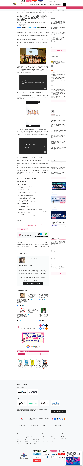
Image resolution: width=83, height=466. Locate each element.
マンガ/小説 (53, 438)
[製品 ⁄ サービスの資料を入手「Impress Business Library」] (37, 457)
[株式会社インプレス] (24, 456)
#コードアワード (42, 224)
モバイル (35, 443)
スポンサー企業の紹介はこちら (58, 411)
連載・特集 (43, 4)
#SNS (29, 224)
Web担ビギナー (32, 4)
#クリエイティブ (36, 224)
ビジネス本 (29, 353)
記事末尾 (45, 44)
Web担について (52, 4)
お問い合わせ (45, 423)
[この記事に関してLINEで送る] (46, 234)
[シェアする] (36, 234)
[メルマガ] (40, 325)
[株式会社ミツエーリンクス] (22, 392)
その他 (52, 441)
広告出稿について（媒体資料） (35, 423)
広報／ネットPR (20, 443)
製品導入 (40, 1)
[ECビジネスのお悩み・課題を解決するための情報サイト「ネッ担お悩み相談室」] (37, 460)
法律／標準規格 (20, 441)
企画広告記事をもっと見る (59, 178)
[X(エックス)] (46, 325)
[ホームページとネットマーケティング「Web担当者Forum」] (53, 451)
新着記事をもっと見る (59, 50)
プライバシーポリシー (22, 425)
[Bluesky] (60, 419)
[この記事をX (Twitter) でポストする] (39, 234)
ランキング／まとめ (45, 441)
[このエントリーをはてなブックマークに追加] (41, 234)
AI (28, 10)
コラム (43, 438)
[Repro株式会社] (33, 392)
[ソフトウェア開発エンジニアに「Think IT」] (45, 451)
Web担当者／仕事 (63, 10)
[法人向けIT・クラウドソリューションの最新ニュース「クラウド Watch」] (37, 454)
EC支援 (54, 1)
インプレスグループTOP (58, 425)
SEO (18, 10)
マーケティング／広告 (24, 10)
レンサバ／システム (36, 441)
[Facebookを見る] (55, 419)
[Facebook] (43, 325)
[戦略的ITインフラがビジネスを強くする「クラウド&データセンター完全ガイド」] (37, 451)
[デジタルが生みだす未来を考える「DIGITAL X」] (45, 457)
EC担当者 (34, 1)
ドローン (49, 1)
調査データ (44, 436)
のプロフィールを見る (33, 283)
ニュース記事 (63, 436)
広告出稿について (58, 4)
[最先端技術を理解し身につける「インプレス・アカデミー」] (62, 457)
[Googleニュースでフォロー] (62, 419)
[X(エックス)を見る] (57, 419)
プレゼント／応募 (63, 438)
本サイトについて (22, 423)
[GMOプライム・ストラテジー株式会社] (55, 403)
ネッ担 (28, 328)
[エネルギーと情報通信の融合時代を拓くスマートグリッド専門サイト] (53, 454)
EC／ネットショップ (28, 443)
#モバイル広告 (33, 225)
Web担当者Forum (22, 4)
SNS (31, 10)
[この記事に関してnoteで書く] (43, 234)
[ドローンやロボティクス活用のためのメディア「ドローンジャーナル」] (53, 457)
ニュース (23, 12)
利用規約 (56, 423)
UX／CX (27, 441)
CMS (50, 10)
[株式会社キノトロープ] (33, 403)
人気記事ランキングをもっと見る (59, 101)
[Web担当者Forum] (22, 419)
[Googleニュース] (43, 328)
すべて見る (59, 273)
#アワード (32, 224)
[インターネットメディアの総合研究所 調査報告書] (62, 451)
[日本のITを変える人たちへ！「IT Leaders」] (45, 454)
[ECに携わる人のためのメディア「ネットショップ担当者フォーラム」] (62, 454)
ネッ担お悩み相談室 (32, 328)
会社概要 (44, 425)
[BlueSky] (40, 328)
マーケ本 (21, 353)
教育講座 (51, 1)
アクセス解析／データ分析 (37, 10)
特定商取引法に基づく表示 (35, 425)
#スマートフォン (28, 225)
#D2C (27, 224)
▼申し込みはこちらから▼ (70, 456)
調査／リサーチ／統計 (56, 10)
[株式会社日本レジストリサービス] (22, 403)
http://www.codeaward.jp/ (27, 222)
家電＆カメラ (37, 353)
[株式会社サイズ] (44, 403)
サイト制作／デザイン (45, 10)
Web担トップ (18, 12)
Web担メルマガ (38, 4)
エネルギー (46, 1)
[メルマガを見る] (52, 419)
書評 (52, 436)
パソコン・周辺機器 (45, 353)
